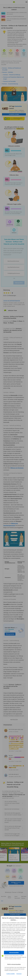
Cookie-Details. (17, 932)
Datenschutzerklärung (6, 932)
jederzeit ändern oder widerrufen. (18, 944)
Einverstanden (14, 952)
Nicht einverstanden (14, 964)
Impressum (19, 973)
